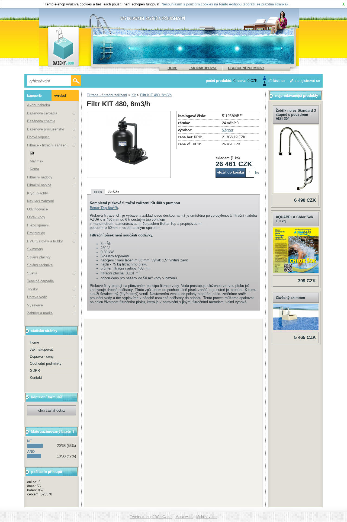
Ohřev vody (36, 217)
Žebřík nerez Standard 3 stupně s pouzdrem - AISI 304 (296, 114)
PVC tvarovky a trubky (45, 241)
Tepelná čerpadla (40, 281)
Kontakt (36, 378)
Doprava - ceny (42, 356)
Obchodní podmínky (246, 68)
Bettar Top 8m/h (104, 208)
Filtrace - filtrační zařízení (47, 145)
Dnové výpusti (38, 137)
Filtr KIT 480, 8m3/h (156, 95)
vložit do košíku (230, 172)
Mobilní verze (206, 517)
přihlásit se (276, 81)
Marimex (36, 161)
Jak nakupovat (203, 68)
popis (98, 191)
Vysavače (35, 305)
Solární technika (40, 265)
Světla (32, 273)
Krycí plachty (37, 193)
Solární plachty (39, 257)
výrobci (60, 96)
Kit (32, 153)
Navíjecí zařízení (40, 201)
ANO (31, 452)
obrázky (113, 191)
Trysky (32, 289)
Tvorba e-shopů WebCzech (151, 517)
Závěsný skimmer (290, 298)
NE (29, 441)
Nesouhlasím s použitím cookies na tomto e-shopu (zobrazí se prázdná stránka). (225, 4)
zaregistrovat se (307, 81)
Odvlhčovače (37, 209)
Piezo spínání (38, 225)
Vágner (227, 130)
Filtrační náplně (39, 185)
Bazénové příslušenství (45, 129)
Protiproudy (36, 233)
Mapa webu (184, 517)
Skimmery (35, 249)
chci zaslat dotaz (51, 410)
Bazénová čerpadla (42, 113)
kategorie (34, 96)
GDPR (35, 371)
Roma (34, 169)
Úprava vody (37, 297)
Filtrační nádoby (39, 177)
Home (172, 68)
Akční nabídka (38, 105)
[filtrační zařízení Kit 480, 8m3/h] (128, 166)
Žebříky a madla (40, 313)
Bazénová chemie (41, 121)
